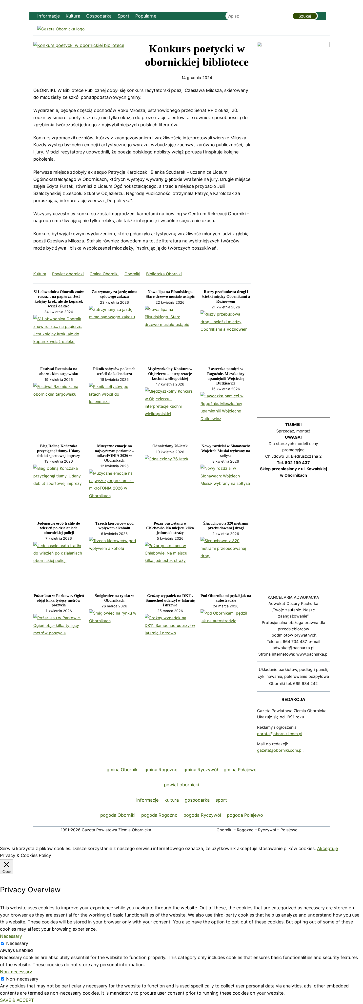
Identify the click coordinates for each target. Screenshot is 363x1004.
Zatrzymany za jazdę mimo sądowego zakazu (114, 294)
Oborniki (132, 273)
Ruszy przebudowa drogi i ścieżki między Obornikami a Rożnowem (226, 296)
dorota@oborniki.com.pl (279, 733)
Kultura (39, 273)
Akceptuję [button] (327, 848)
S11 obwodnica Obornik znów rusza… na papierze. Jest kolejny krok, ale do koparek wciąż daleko (59, 299)
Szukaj (305, 16)
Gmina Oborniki (104, 273)
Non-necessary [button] (16, 971)
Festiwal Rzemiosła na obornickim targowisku (58, 371)
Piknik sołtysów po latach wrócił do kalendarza (114, 371)
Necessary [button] (11, 936)
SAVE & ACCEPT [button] (17, 1000)
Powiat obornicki (68, 273)
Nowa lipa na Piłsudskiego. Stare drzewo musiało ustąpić (170, 294)
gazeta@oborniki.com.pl (279, 750)
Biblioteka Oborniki (164, 273)
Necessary (17, 943)
